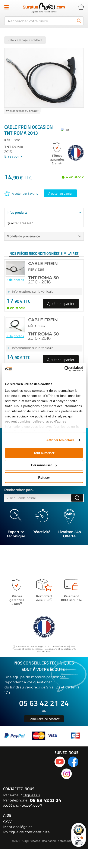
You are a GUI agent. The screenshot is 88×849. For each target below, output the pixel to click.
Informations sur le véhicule (32, 291)
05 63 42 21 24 (44, 703)
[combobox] (44, 20)
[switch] (78, 842)
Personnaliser (41, 465)
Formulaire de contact (44, 718)
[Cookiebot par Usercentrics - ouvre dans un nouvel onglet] (64, 369)
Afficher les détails (60, 440)
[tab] (44, 212)
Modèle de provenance (23, 236)
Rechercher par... (19, 490)
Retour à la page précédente (25, 40)
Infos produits (17, 212)
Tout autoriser (44, 452)
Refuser (44, 477)
